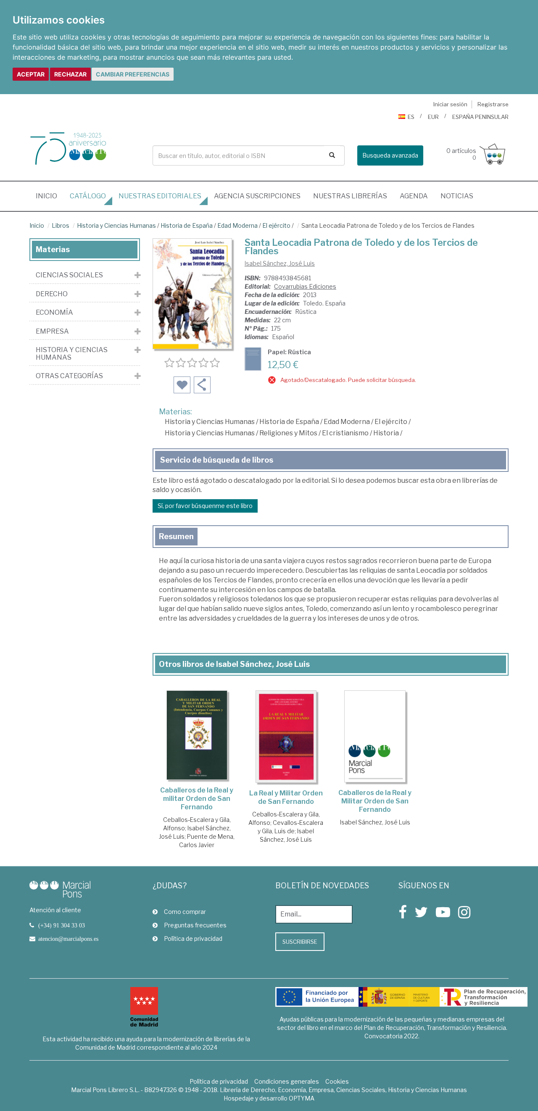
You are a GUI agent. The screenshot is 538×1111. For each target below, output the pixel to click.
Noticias (456, 196)
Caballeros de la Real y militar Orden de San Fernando (196, 798)
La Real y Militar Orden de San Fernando (286, 797)
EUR (433, 116)
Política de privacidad (193, 938)
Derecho (52, 294)
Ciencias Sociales (69, 275)
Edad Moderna (237, 225)
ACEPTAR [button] (31, 74)
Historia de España (187, 225)
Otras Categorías (69, 376)
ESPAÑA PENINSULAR (480, 116)
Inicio (49, 196)
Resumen (176, 536)
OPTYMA (301, 1098)
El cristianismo (345, 433)
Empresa (52, 331)
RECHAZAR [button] (70, 74)
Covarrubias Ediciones (305, 286)
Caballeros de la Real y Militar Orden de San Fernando (374, 801)
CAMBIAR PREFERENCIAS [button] (132, 74)
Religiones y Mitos (288, 433)
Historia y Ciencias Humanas (116, 225)
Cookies (337, 1081)
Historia (386, 433)
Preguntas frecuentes (195, 925)
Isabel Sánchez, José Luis (280, 263)
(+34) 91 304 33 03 (61, 925)
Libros (60, 225)
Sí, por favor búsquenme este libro (205, 505)
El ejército (276, 225)
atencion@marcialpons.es (68, 939)
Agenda (414, 196)
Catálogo (88, 196)
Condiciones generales (286, 1081)
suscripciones (257, 196)
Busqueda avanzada (390, 155)
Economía (54, 312)
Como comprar (185, 911)
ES (411, 116)
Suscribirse (299, 941)
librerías (350, 196)
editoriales (160, 196)
